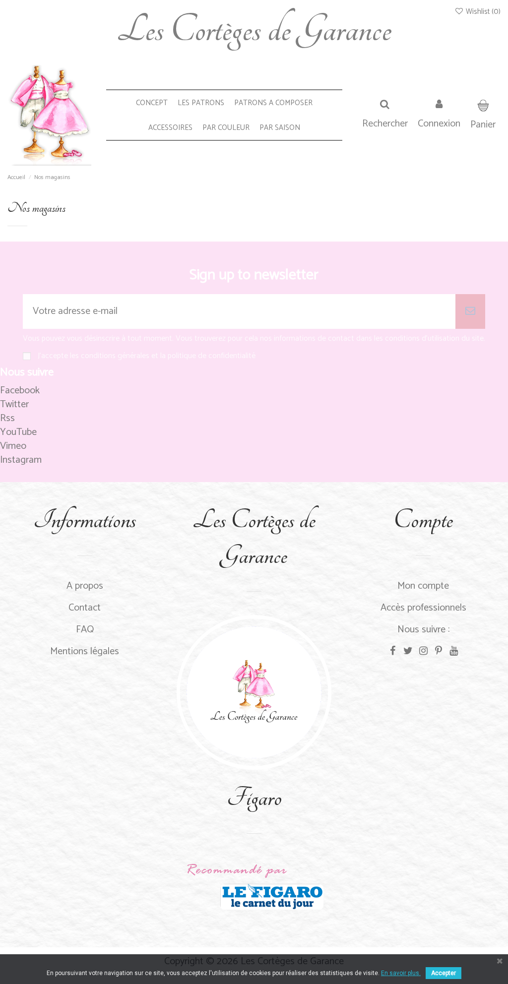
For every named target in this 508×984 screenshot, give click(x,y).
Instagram (21, 460)
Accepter (443, 973)
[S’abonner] (470, 311)
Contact (84, 608)
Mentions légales (84, 651)
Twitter (14, 404)
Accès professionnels (423, 608)
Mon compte (423, 586)
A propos (84, 586)
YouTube (18, 432)
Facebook (20, 390)
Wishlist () (482, 11)
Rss (7, 418)
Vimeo (13, 446)
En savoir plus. (401, 973)
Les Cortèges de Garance (254, 30)
